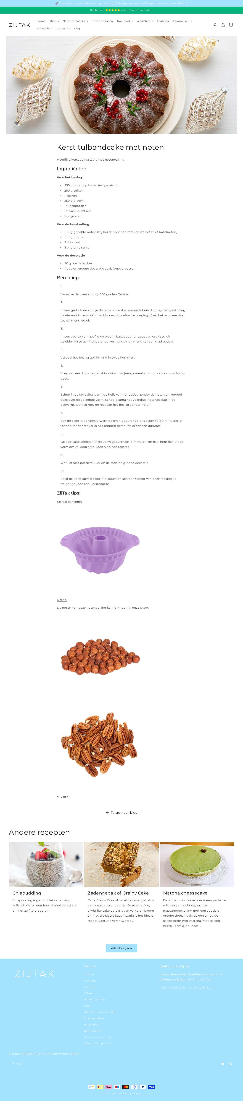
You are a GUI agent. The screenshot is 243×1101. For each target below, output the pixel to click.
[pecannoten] (99, 785)
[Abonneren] (69, 1064)
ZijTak (114, 1093)
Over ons (90, 980)
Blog (87, 1005)
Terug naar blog (124, 813)
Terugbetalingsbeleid (98, 1043)
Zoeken (89, 974)
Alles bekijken (121, 948)
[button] (54, 21)
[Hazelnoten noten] (99, 697)
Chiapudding (26, 893)
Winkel (89, 993)
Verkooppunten (94, 999)
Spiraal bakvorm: (69, 501)
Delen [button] (64, 796)
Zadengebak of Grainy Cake (118, 893)
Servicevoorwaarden (98, 1037)
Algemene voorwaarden (100, 1012)
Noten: (62, 600)
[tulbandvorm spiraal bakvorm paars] (99, 591)
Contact (89, 987)
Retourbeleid (92, 1030)
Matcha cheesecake (185, 893)
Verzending (91, 1024)
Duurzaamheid (94, 1018)
